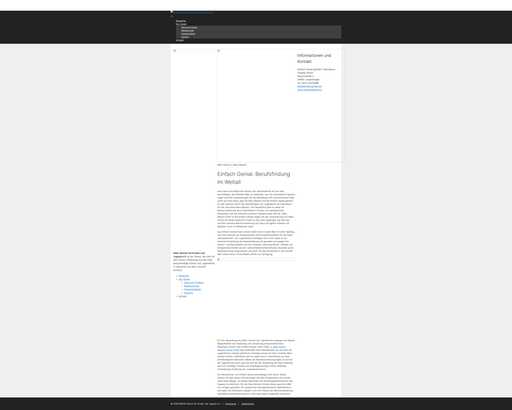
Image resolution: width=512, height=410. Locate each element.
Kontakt (180, 40)
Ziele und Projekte (189, 27)
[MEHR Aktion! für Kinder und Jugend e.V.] (192, 12)
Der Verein (181, 24)
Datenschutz (247, 403)
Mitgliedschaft (187, 30)
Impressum (230, 403)
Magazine (181, 20)
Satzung (185, 37)
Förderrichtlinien (188, 34)
